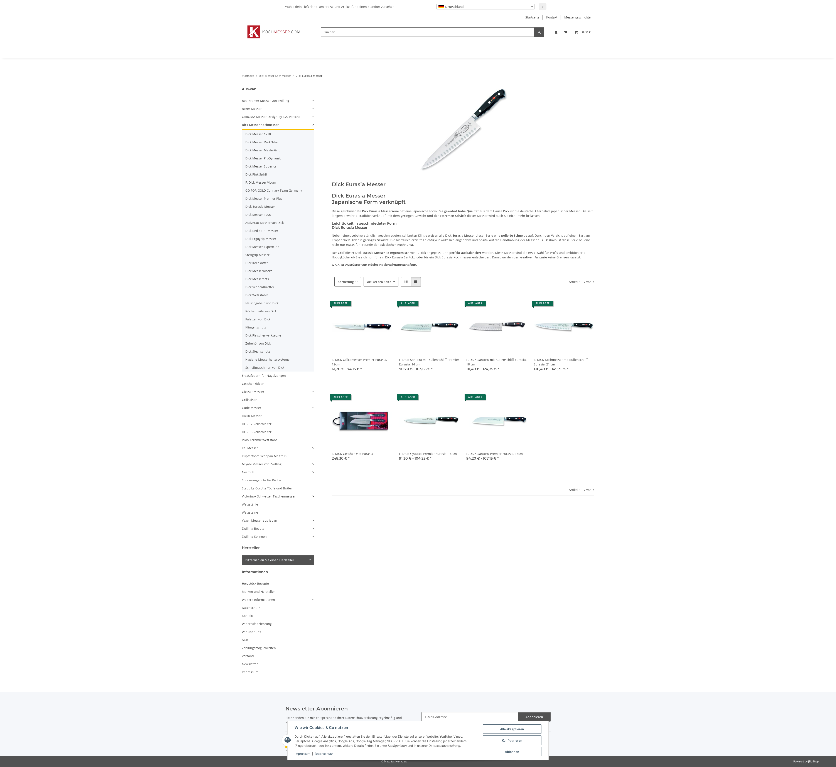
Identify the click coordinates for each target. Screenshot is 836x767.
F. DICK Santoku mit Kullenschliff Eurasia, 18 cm (496, 362)
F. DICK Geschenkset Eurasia (352, 454)
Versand (248, 656)
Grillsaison (249, 400)
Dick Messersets (257, 279)
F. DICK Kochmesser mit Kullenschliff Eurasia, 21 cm (561, 362)
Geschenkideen (253, 384)
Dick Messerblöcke (258, 271)
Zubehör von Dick (258, 343)
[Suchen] (539, 32)
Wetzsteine (250, 512)
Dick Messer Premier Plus (263, 198)
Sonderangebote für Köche (261, 480)
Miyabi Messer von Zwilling (261, 464)
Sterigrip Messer (257, 255)
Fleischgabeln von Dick (261, 303)
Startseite (532, 17)
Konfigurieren (512, 740)
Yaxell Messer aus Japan (259, 520)
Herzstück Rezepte (255, 583)
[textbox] (485, 7)
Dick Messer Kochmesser (260, 125)
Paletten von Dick (257, 319)
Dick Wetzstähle (256, 295)
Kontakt (551, 17)
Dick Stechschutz (257, 351)
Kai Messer (250, 448)
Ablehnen (512, 752)
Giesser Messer (253, 392)
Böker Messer (252, 109)
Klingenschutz (255, 327)
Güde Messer (251, 408)
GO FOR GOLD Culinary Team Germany (273, 190)
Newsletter (250, 664)
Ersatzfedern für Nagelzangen (264, 375)
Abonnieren (534, 717)
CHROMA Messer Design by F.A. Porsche (271, 117)
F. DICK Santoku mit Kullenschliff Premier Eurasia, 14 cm (429, 362)
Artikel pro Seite (379, 282)
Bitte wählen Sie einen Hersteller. (270, 560)
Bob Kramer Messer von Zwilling (265, 101)
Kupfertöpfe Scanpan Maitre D (264, 456)
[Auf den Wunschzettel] (384, 304)
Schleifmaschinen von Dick (264, 367)
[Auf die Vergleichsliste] (373, 304)
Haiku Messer (252, 416)
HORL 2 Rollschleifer (256, 424)
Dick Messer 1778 (258, 134)
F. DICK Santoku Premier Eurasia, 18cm (494, 454)
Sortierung (346, 282)
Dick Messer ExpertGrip (262, 247)
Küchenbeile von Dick (261, 311)
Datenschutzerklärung (361, 718)
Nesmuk (248, 472)
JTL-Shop (813, 761)
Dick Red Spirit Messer (261, 231)
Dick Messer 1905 (258, 215)
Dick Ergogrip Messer (260, 239)
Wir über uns (251, 632)
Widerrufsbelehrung (257, 624)
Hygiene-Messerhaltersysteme (267, 359)
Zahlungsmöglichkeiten (259, 648)
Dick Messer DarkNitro (261, 142)
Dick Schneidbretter (259, 287)
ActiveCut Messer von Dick (264, 223)
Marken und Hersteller (258, 591)
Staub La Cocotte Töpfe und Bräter (267, 488)
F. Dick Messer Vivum (260, 182)
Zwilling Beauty (253, 528)
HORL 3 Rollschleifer (256, 432)
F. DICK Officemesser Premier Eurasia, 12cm (359, 362)
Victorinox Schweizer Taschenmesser (269, 496)
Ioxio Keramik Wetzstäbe (260, 440)
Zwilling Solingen (254, 536)
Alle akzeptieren (512, 729)
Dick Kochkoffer (256, 263)
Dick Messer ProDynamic (263, 158)
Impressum (302, 753)
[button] (556, 32)
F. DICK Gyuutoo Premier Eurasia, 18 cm (428, 454)
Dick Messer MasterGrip (262, 150)
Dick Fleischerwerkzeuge (263, 335)
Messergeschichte (577, 17)
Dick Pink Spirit (256, 174)
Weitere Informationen (258, 600)
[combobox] (485, 7)
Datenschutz (324, 753)
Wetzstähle (250, 504)
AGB (245, 640)
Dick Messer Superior (260, 166)
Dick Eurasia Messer (260, 206)
